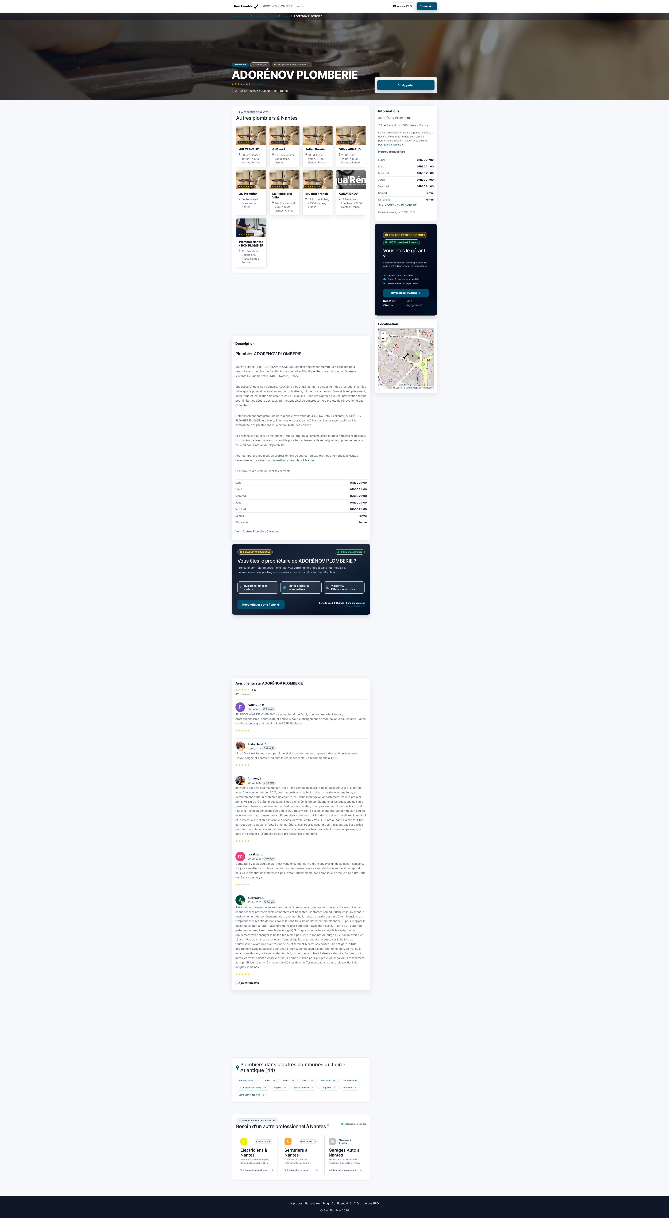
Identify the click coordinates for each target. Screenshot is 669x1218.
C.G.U (358, 1203)
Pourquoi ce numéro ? (390, 144)
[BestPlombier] (246, 6)
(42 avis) (257, 84)
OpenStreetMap (413, 387)
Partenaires (312, 1203)
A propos (296, 1203)
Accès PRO (371, 1203)
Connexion (427, 6)
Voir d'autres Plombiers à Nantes (257, 531)
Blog (326, 1203)
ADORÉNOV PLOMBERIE (401, 205)
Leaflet (398, 387)
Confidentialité (341, 1203)
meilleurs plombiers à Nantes (295, 460)
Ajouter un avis (248, 983)
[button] (406, 356)
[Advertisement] (301, 304)
